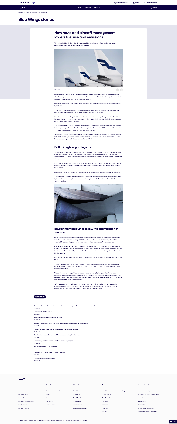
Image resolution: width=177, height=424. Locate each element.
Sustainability (43, 12)
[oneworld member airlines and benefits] (33, 2)
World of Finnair (34, 12)
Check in (97, 7)
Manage (88, 7)
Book (79, 7)
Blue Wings (26, 12)
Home (20, 12)
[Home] (24, 2)
